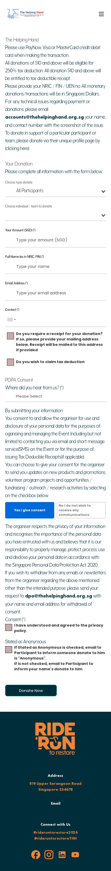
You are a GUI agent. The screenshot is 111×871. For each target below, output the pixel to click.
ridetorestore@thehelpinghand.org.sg (56, 811)
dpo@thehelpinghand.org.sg (58, 595)
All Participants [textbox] (29, 189)
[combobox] (55, 191)
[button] (101, 14)
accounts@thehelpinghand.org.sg (44, 116)
